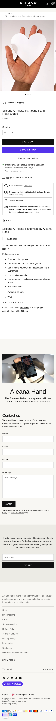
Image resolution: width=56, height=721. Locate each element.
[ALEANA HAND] (28, 4)
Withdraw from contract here (15, 652)
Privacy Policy (8, 638)
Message (6, 472)
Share (9, 220)
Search (5, 610)
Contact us (28, 186)
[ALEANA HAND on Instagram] (8, 678)
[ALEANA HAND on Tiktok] (16, 678)
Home (7, 13)
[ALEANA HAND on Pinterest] (12, 678)
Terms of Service (17, 513)
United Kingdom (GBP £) (24, 695)
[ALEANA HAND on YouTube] (20, 678)
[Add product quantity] (12, 132)
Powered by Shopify (9, 704)
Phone (5, 459)
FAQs (5, 619)
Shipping (6, 177)
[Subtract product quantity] (4, 132)
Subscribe (48, 669)
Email (5, 446)
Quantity (6, 127)
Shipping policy (9, 624)
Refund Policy (8, 629)
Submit (9, 504)
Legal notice (8, 643)
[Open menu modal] (3, 4)
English (5, 695)
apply (21, 195)
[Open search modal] (46, 4)
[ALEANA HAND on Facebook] (3, 678)
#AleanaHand (8, 615)
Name (5, 433)
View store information (14, 171)
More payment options (28, 158)
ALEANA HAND (22, 699)
